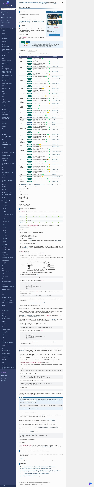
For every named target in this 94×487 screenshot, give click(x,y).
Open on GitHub (41, 3)
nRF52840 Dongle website (24, 21)
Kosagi (3, 170)
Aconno (3, 33)
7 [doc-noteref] (32, 314)
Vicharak (3, 348)
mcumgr (29, 315)
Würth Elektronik (5, 357)
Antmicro (3, 53)
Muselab (3, 195)
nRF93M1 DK (5, 239)
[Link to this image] (57, 25)
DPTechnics (4, 103)
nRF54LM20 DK (5, 229)
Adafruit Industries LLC (6, 38)
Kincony (3, 169)
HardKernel (4, 147)
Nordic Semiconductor (6, 200)
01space (3, 30)
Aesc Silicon (4, 41)
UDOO (3, 340)
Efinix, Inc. (4, 109)
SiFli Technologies (5, 310)
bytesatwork (4, 80)
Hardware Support (4, 19)
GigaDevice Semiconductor (7, 144)
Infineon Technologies (6, 155)
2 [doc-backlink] (20, 468)
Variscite (3, 345)
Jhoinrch (3, 161)
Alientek (3, 44)
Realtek (3, 284)
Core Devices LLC (5, 90)
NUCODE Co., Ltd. (5, 246)
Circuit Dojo (4, 85)
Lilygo (3, 174)
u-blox (3, 339)
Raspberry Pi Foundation (6, 281)
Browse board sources (55, 35)
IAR (2, 153)
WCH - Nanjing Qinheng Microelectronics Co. (6, 356)
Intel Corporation (5, 158)
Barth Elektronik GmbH (6, 64)
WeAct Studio (4, 359)
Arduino (3, 55)
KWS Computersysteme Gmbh (7, 172)
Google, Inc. (4, 145)
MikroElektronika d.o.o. (6, 194)
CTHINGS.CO (4, 93)
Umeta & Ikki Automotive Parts (7, 342)
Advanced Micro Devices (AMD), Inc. (8, 50)
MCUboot (54, 319)
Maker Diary (4, 187)
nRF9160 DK (5, 236)
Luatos (3, 178)
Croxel (3, 91)
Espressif (3, 124)
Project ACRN (4, 35)
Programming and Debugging (8, 214)
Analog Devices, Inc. (5, 39)
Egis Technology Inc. (5, 111)
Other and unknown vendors (7, 257)
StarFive (3, 321)
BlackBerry (4, 74)
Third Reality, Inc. (5, 331)
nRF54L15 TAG (5, 227)
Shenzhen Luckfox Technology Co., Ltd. (7, 181)
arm (53, 31)
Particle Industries (5, 260)
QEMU (3, 273)
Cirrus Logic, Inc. (5, 86)
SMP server (21, 350)
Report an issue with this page (52, 3)
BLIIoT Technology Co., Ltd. (7, 75)
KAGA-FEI (3, 166)
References (5, 218)
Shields (3, 307)
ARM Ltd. (3, 56)
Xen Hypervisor (5, 365)
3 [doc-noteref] (52, 184)
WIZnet (3, 364)
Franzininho (4, 137)
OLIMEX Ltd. (4, 252)
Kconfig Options (4, 375)
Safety (2, 25)
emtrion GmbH (4, 120)
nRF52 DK (4, 219)
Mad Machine (4, 184)
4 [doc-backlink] (20, 471)
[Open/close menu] (0, 28)
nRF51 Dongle (5, 205)
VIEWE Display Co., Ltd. (6, 350)
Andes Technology (5, 52)
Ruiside (3, 292)
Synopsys (3, 315)
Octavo (3, 251)
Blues (3, 77)
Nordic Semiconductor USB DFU (36, 303)
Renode (3, 287)
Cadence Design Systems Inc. (7, 83)
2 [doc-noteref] (19, 22)
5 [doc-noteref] (25, 314)
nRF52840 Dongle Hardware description (43, 184)
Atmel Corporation (5, 63)
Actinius (3, 36)
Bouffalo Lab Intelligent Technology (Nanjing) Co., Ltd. (7, 72)
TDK (2, 326)
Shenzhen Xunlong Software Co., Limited (8, 368)
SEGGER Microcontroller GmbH (7, 302)
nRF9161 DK (5, 238)
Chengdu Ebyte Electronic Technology (6, 107)
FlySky (3, 132)
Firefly (3, 131)
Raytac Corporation (5, 283)
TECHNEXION (4, 327)
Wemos (3, 360)
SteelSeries (4, 323)
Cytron (3, 96)
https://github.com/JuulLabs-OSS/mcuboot (30, 475)
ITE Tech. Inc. (4, 160)
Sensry (3, 303)
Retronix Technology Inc (6, 289)
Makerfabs (4, 189)
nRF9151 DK (5, 235)
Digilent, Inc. (4, 99)
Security (2, 23)
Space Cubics (4, 295)
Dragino (3, 105)
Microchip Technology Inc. (7, 192)
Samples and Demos (5, 27)
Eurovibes (4, 126)
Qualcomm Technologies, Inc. (7, 271)
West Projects (3, 380)
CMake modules (4, 378)
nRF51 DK (4, 203)
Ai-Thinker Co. (4, 43)
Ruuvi (3, 294)
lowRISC (3, 177)
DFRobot (3, 98)
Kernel (2, 14)
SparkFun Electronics (6, 318)
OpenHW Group (5, 254)
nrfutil (25, 247)
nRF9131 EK (5, 233)
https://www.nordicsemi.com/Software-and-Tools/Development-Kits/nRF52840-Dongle (39, 466)
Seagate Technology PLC (6, 297)
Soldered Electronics (5, 316)
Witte (3, 362)
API (2, 373)
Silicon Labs (4, 311)
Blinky (38, 274)
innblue (3, 157)
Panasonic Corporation (6, 259)
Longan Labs (4, 175)
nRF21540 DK (5, 202)
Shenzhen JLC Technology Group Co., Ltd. (8, 164)
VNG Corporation (5, 351)
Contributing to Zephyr (5, 20)
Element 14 (4, 116)
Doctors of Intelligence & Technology (6, 102)
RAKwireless (4, 279)
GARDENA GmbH (5, 142)
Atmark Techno (4, 61)
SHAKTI (3, 305)
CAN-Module (4, 82)
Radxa (3, 278)
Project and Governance (5, 22)
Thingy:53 (4, 243)
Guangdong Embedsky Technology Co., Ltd (6, 118)
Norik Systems (4, 244)
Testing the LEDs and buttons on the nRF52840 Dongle (9, 216)
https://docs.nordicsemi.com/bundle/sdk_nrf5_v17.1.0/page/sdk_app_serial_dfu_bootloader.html (39, 471)
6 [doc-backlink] (20, 475)
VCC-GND (3, 347)
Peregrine (4, 263)
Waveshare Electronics (6, 353)
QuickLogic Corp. (5, 276)
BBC (2, 66)
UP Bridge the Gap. (5, 343)
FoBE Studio (4, 134)
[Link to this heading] (25, 11)
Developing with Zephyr (5, 12)
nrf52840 (54, 32)
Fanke (3, 129)
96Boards (3, 31)
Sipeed (3, 313)
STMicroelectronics (5, 319)
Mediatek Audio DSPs (6, 191)
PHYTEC (3, 265)
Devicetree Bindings (5, 377)
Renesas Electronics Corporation (8, 286)
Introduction (3, 11)
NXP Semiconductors (6, 249)
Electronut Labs (5, 114)
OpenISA (3, 255)
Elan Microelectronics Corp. (7, 112)
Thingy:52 (4, 241)
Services (2, 15)
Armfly (3, 58)
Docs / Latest (21, 2)
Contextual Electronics (6, 88)
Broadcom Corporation (6, 78)
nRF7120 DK (5, 232)
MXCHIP (3, 197)
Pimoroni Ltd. (4, 267)
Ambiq (3, 47)
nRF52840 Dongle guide (38, 21)
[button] (14, 9)
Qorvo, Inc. (4, 275)
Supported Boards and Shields (7, 28)
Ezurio (3, 128)
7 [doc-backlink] (20, 476)
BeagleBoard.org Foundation (7, 69)
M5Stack (3, 183)
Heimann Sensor (5, 149)
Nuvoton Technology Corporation (8, 247)
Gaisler (3, 141)
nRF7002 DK (5, 230)
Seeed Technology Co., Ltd (7, 300)
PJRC (3, 270)
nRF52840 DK (5, 208)
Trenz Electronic (5, 335)
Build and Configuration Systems (7, 17)
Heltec (3, 150)
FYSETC (3, 139)
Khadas (3, 167)
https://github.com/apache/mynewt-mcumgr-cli (31, 476)
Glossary (2, 381)
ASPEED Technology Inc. (6, 60)
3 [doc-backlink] (20, 470)
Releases (2, 369)
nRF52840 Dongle (6, 209)
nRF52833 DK (5, 206)
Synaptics (3, 324)
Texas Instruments (5, 332)
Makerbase (4, 186)
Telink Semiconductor (6, 329)
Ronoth (3, 291)
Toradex (3, 334)
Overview (5, 211)
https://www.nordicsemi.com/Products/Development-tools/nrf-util (36, 473)
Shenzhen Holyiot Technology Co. (8, 152)
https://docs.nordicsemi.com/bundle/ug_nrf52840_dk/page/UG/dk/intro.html (36, 468)
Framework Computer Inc (6, 136)
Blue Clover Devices (5, 68)
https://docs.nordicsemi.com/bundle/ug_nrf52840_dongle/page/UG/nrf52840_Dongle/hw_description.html (41, 470)
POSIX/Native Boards (6, 199)
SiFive (3, 308)
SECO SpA (3, 299)
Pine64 (3, 268)
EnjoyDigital (4, 123)
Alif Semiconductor (5, 46)
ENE (2, 121)
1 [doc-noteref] (32, 184)
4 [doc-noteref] (44, 302)
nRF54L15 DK (5, 226)
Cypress (3, 94)
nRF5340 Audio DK (6, 221)
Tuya (3, 337)
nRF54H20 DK (5, 224)
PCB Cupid (4, 262)
